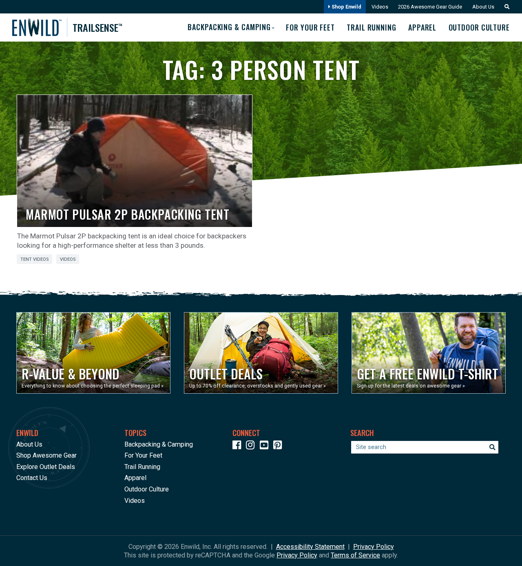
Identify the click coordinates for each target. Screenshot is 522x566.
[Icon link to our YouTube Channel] (266, 446)
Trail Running (371, 27)
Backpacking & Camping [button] (229, 27)
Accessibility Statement (310, 547)
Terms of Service (355, 555)
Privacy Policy (373, 547)
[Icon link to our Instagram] (252, 446)
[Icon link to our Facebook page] (238, 446)
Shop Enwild (345, 7)
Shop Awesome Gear (46, 455)
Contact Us (31, 478)
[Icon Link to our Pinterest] (279, 446)
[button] (505, 6)
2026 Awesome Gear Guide (430, 7)
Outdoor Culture (479, 27)
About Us (483, 7)
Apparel (422, 27)
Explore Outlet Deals (45, 467)
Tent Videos (34, 259)
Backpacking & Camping (158, 444)
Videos (380, 7)
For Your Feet (310, 27)
